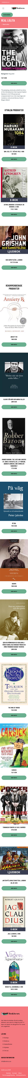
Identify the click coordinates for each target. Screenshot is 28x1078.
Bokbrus (6, 1041)
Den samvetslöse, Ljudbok (14, 260)
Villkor (20, 1073)
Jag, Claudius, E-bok (14, 934)
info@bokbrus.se (5, 2)
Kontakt (14, 1073)
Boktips (6, 1038)
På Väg (14, 523)
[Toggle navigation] (3, 8)
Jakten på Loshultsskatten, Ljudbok (14, 880)
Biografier (12, 74)
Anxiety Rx (14, 337)
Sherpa (14, 584)
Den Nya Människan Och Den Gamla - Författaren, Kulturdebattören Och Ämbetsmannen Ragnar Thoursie (14, 645)
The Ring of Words (14, 708)
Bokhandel (7, 15)
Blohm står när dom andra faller (14, 399)
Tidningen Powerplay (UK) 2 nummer (14, 827)
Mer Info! (14, 83)
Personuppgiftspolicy (8, 1075)
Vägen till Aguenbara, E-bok (14, 987)
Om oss (6, 1050)
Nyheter (6, 1047)
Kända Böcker (8, 1044)
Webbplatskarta (21, 1075)
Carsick (14, 770)
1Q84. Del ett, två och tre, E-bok (14, 151)
